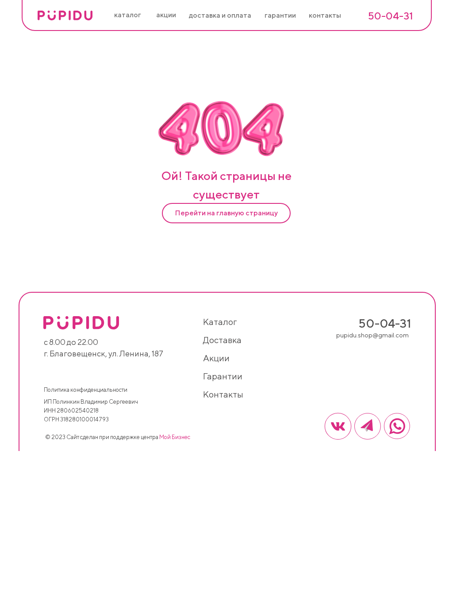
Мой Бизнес (174, 437)
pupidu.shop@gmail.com (372, 335)
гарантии (222, 376)
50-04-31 (390, 16)
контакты (223, 394)
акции (216, 358)
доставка (222, 340)
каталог (220, 322)
